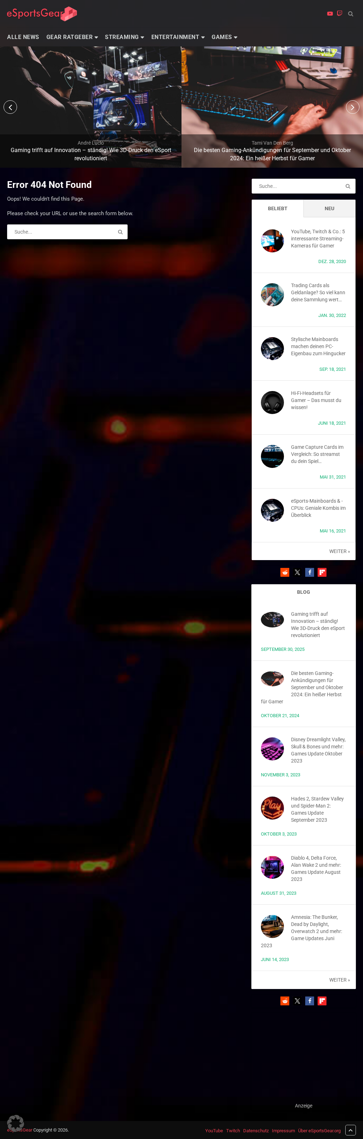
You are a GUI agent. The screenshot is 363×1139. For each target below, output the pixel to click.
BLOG (303, 592)
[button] (284, 572)
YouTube (214, 1130)
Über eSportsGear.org (319, 1130)
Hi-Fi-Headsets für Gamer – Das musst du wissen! (316, 400)
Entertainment (175, 37)
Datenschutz (256, 1130)
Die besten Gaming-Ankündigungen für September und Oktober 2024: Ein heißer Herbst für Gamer (302, 687)
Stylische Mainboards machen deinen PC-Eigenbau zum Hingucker (318, 346)
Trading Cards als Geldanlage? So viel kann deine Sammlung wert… (318, 292)
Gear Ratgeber (69, 37)
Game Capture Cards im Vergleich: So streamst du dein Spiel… (317, 454)
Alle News (23, 37)
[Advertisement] (304, 1057)
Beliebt (277, 208)
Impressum (283, 1130)
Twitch (233, 1130)
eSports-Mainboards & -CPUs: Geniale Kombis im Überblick (318, 508)
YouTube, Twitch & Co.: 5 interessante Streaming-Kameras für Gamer (318, 239)
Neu (329, 208)
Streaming (122, 37)
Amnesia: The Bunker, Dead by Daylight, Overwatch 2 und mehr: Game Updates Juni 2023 (301, 931)
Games (222, 37)
